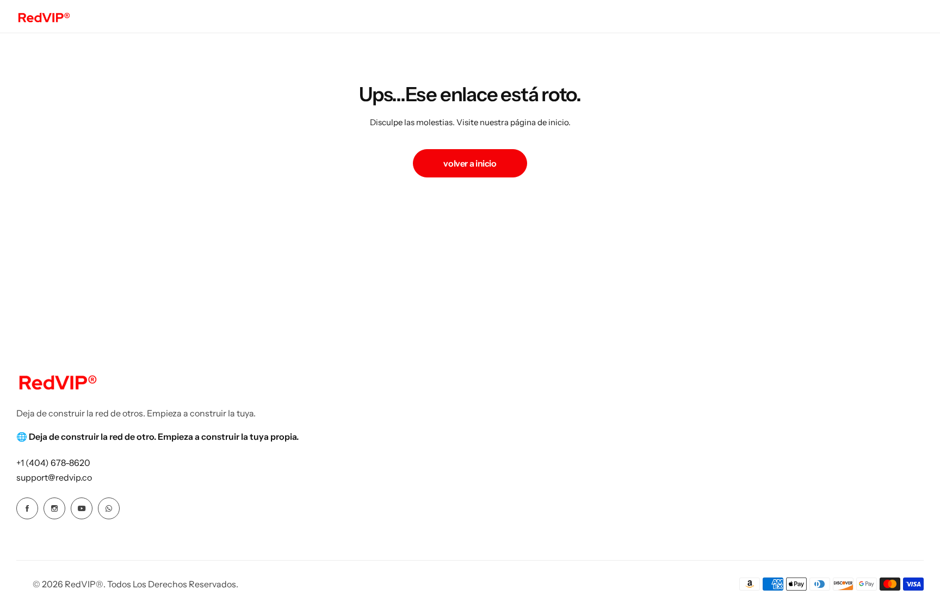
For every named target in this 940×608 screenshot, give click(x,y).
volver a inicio (469, 163)
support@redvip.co (54, 477)
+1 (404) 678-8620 (53, 462)
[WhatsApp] (109, 508)
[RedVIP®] (43, 16)
